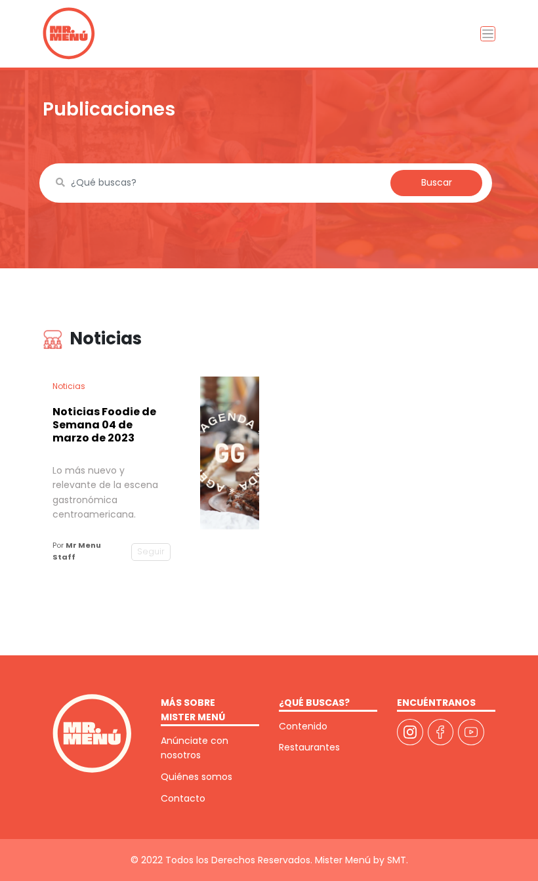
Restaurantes (309, 747)
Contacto (183, 798)
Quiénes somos (196, 776)
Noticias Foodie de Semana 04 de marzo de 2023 (104, 424)
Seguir (151, 551)
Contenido (303, 726)
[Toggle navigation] (487, 33)
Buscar (436, 182)
